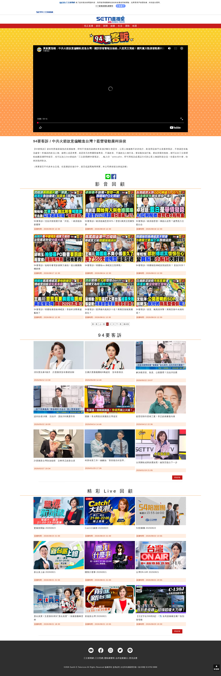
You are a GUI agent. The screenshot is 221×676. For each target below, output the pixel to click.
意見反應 (133, 658)
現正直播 (88, 26)
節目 (98, 26)
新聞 (105, 26)
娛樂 (112, 26)
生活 (120, 26)
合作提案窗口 (122, 658)
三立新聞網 (89, 658)
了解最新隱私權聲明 (105, 6)
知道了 (122, 6)
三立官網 (99, 658)
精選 (134, 26)
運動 (127, 26)
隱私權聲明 (109, 658)
